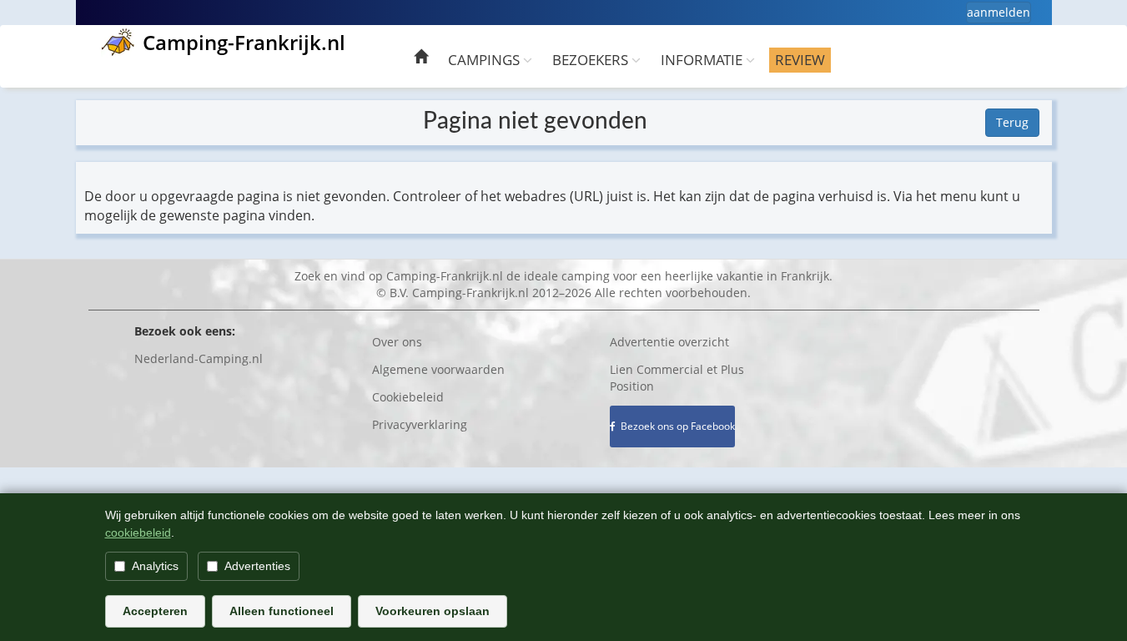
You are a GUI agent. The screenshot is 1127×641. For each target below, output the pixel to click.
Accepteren (155, 611)
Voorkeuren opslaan (432, 611)
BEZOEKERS (591, 59)
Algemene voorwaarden (438, 369)
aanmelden (998, 12)
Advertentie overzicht (669, 342)
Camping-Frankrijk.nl (244, 42)
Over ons (397, 342)
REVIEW (800, 59)
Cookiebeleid (408, 397)
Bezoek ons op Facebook (675, 426)
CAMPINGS (485, 59)
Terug (1012, 122)
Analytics (155, 566)
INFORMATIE (703, 59)
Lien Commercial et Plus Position (677, 377)
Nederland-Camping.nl (198, 358)
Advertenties (257, 566)
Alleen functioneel (281, 611)
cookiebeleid (138, 532)
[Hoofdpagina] (421, 58)
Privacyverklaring (419, 424)
